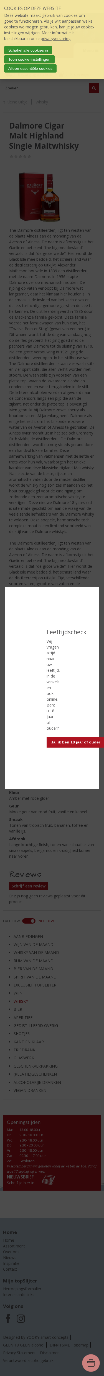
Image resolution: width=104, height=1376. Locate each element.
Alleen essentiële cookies (30, 68)
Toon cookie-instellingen (29, 59)
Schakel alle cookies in (28, 50)
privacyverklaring (55, 38)
